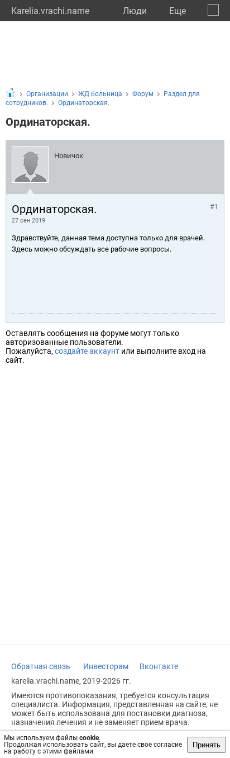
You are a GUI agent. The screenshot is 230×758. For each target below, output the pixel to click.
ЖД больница (100, 94)
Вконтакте (159, 666)
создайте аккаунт (87, 351)
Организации (47, 94)
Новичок (68, 155)
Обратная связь (40, 666)
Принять (207, 745)
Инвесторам (105, 666)
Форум (143, 94)
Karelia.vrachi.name (50, 11)
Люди (135, 11)
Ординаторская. (83, 103)
